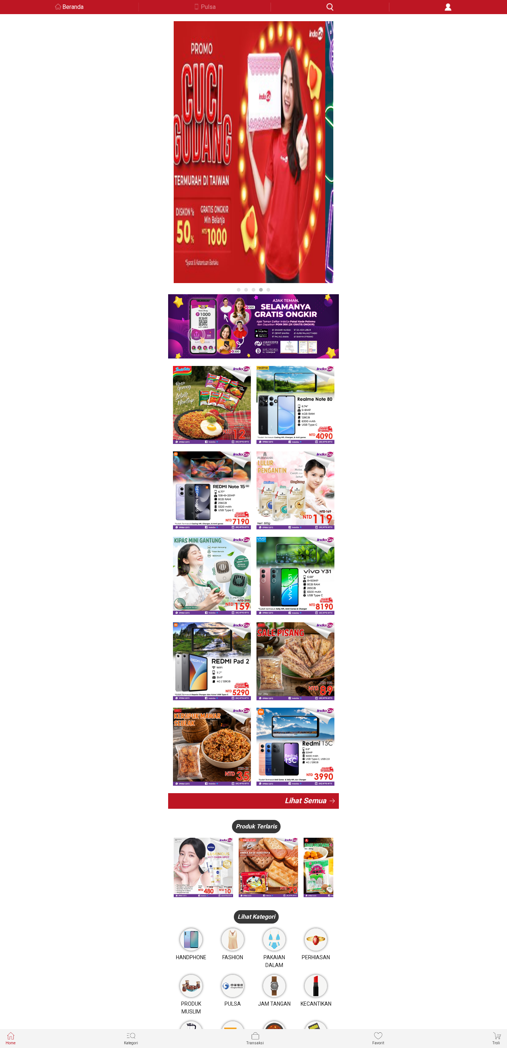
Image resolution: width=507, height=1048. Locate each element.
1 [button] (239, 290)
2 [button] (246, 290)
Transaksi (255, 1043)
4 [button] (261, 290)
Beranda (73, 6)
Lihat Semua (305, 800)
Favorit (378, 1043)
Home (11, 1043)
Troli (496, 1043)
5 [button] (268, 290)
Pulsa (208, 6)
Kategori (131, 1043)
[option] (253, 152)
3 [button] (253, 290)
